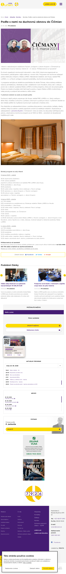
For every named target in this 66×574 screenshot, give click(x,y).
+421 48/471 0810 (59, 518)
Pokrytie (20, 525)
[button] (34, 312)
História (20, 519)
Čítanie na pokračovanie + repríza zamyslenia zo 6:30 (23, 384)
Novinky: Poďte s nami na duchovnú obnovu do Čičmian (39, 17)
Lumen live (49, 4)
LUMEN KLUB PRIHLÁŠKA (41, 533)
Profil (19, 516)
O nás (19, 512)
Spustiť (10, 429)
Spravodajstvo (4, 519)
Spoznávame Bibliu (15, 377)
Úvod (6, 17)
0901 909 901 (55, 535)
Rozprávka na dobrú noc (16, 372)
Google (48, 254)
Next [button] (64, 275)
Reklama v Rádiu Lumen (24, 531)
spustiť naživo (33, 325)
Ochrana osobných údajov (24, 534)
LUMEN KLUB (37, 530)
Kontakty (37, 514)
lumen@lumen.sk (56, 527)
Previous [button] (1, 275)
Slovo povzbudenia (15, 375)
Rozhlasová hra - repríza (16, 382)
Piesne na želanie (5, 528)
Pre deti (3, 525)
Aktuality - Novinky (15, 17)
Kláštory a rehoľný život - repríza (18, 379)
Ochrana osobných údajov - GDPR (40, 524)
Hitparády (37, 512)
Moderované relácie (6, 516)
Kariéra (36, 520)
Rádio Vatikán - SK (15, 370)
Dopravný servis (5, 534)
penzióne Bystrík (17, 111)
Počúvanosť (21, 522)
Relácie (3, 512)
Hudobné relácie (5, 522)
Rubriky (3, 531)
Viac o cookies (27, 562)
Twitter (39, 254)
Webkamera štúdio (33, 330)
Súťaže (19, 537)
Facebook (30, 254)
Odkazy (36, 517)
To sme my (20, 528)
